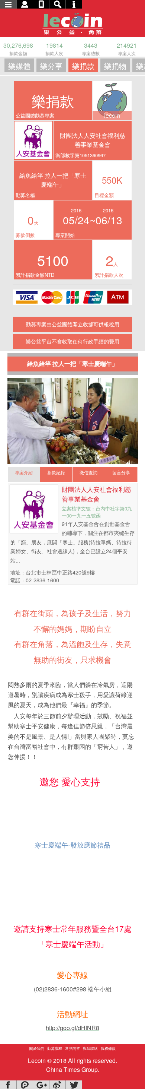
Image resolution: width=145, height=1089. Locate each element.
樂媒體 (19, 65)
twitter (73, 1084)
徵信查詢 (88, 472)
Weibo (57, 1084)
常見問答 (72, 1048)
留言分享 (121, 472)
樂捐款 (83, 65)
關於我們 (36, 1048)
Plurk (24, 1084)
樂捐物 (115, 65)
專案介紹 (24, 472)
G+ (41, 1084)
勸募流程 (54, 1048)
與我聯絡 (90, 1048)
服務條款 (108, 1048)
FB (8, 1084)
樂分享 (51, 65)
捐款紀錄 (56, 472)
